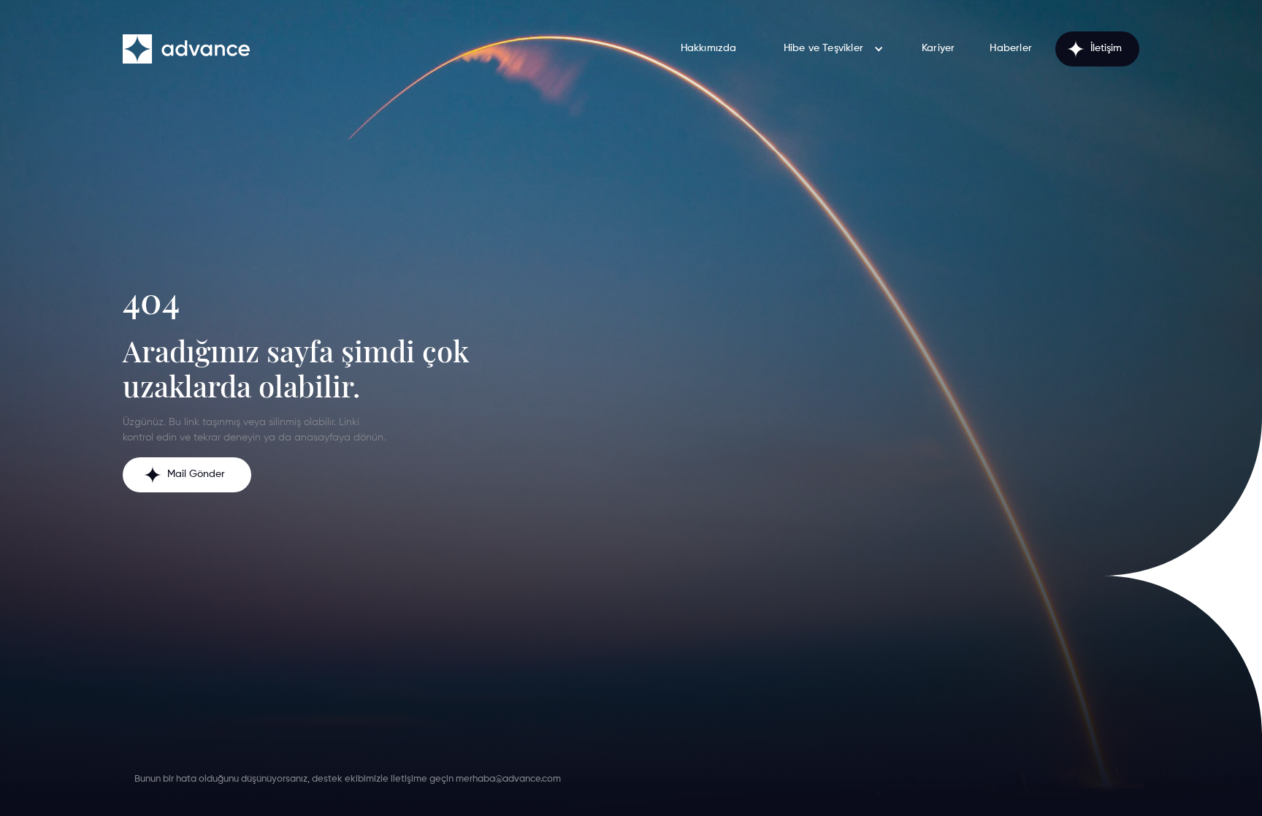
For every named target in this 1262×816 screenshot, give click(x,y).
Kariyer (938, 48)
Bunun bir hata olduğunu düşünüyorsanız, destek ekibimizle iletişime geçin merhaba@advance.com (347, 779)
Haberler (1011, 48)
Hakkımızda (709, 48)
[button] (829, 49)
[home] (186, 49)
